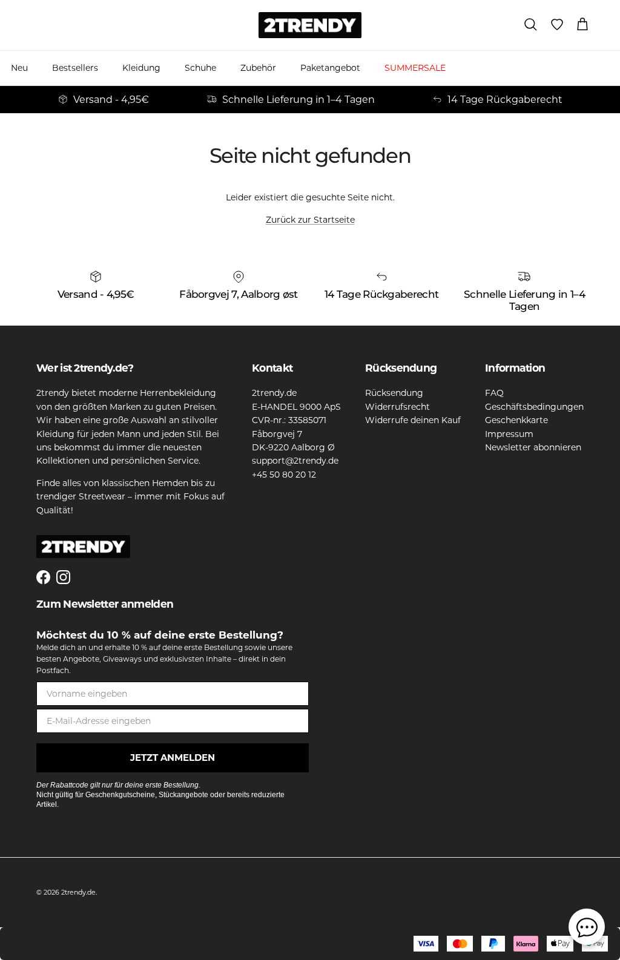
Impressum (509, 434)
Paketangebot (330, 67)
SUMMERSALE (415, 67)
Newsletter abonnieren (533, 447)
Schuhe (200, 67)
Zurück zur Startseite (310, 219)
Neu (19, 67)
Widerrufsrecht (397, 406)
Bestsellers (75, 67)
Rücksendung (394, 392)
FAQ (494, 392)
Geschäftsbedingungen (534, 406)
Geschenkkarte (516, 420)
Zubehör (258, 67)
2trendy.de (78, 892)
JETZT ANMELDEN (172, 757)
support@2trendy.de (295, 460)
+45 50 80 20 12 (284, 474)
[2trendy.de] (310, 25)
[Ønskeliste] (557, 25)
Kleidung (141, 67)
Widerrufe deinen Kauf (413, 420)
